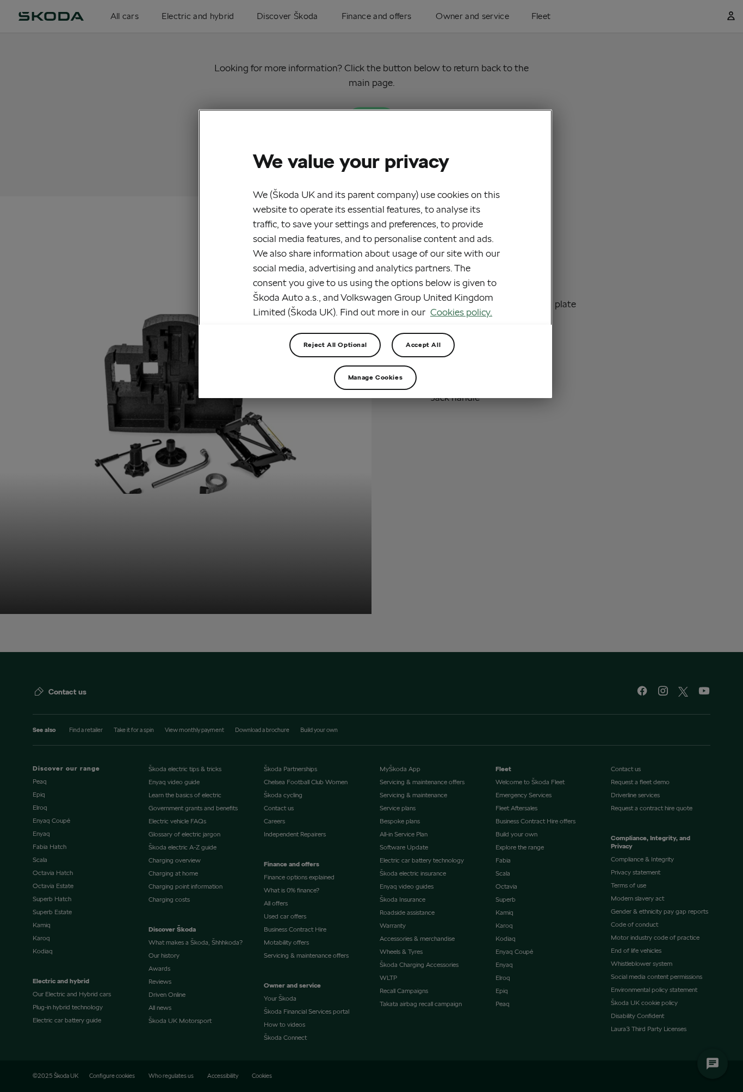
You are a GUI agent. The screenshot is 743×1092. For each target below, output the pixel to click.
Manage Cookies (375, 377)
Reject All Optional (335, 344)
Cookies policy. (461, 312)
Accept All (423, 344)
